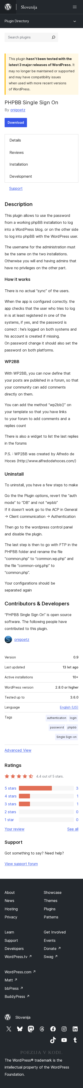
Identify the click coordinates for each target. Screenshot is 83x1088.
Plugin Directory (17, 21)
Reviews (16, 152)
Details (15, 140)
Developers (14, 948)
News (9, 900)
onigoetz (17, 110)
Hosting (11, 909)
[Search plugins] (53, 37)
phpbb (72, 727)
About (10, 892)
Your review (14, 829)
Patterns (51, 917)
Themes (50, 900)
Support (16, 188)
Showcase (53, 892)
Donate (52, 948)
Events (50, 940)
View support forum (21, 863)
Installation (18, 164)
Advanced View (18, 750)
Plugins (50, 909)
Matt (11, 980)
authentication (56, 718)
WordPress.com (20, 972)
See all (72, 829)
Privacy (11, 917)
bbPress (14, 988)
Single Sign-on (66, 737)
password (57, 727)
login (73, 718)
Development (20, 176)
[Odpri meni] (75, 7)
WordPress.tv (18, 956)
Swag (51, 956)
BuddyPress (17, 996)
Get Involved (55, 932)
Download (16, 122)
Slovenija (22, 1017)
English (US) (69, 707)
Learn (9, 932)
